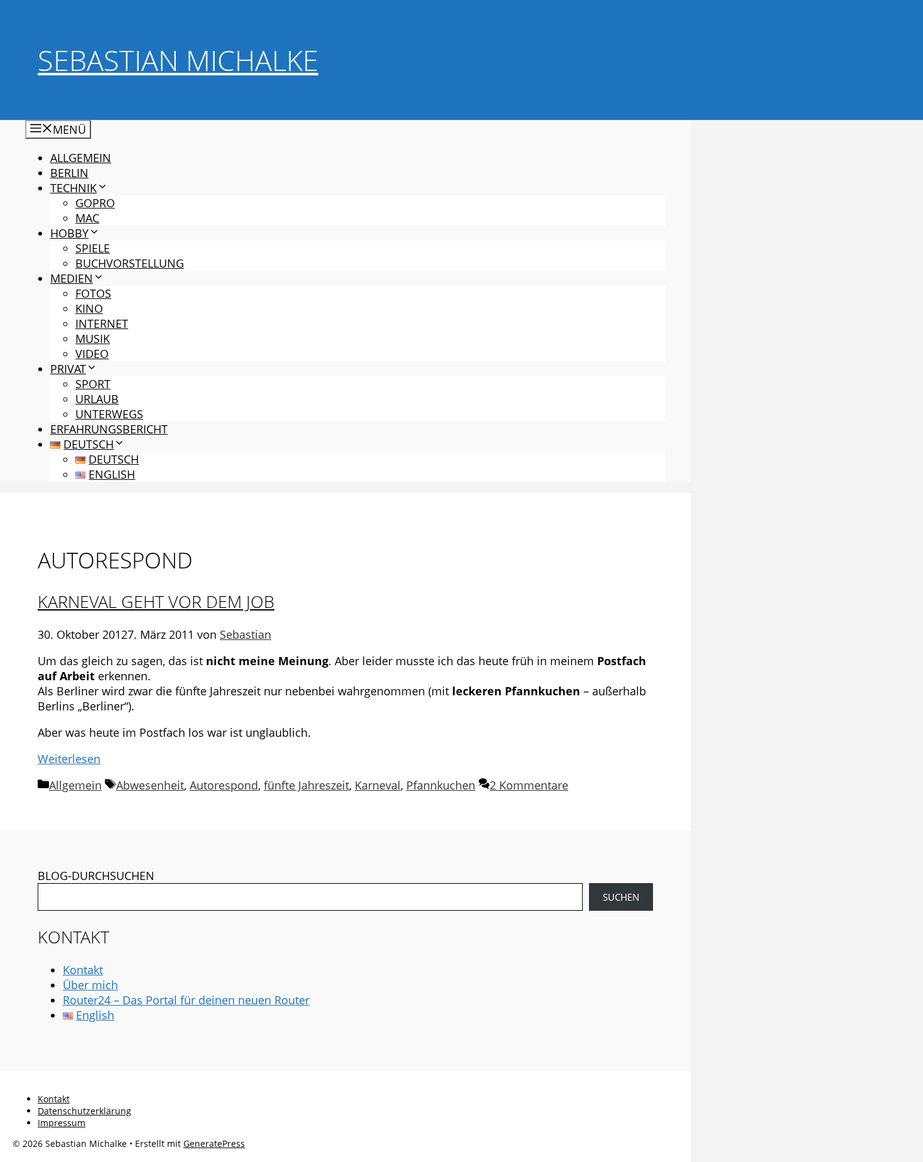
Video (92, 353)
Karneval (378, 785)
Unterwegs (109, 413)
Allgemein (80, 157)
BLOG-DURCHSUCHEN (96, 875)
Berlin (69, 172)
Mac (87, 217)
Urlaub (97, 398)
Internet (101, 323)
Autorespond (224, 785)
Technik (73, 187)
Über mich (90, 984)
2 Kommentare (529, 785)
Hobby (69, 233)
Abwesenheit (150, 785)
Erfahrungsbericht (109, 429)
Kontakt (83, 969)
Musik (92, 338)
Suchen (621, 897)
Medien (71, 278)
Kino (89, 308)
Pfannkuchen (440, 785)
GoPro (95, 202)
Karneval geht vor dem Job (156, 601)
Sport (93, 383)
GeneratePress (214, 1143)
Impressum (61, 1123)
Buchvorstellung (129, 263)
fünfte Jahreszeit (306, 785)
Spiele (92, 248)
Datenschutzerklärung (84, 1111)
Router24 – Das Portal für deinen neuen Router (186, 999)
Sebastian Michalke (178, 60)
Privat (68, 368)
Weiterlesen (69, 758)
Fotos (93, 293)
